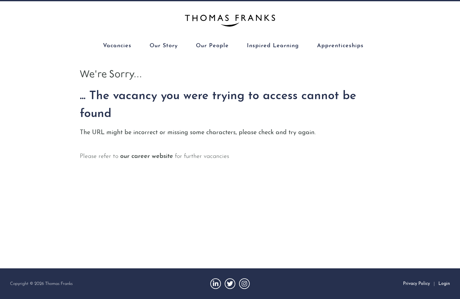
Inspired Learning (273, 46)
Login (444, 283)
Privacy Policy (416, 283)
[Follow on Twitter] (230, 283)
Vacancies (117, 46)
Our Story (164, 46)
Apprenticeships (340, 46)
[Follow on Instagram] (244, 283)
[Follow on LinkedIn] (215, 283)
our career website (146, 156)
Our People (212, 46)
